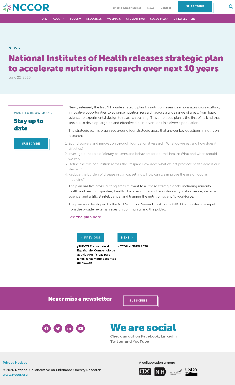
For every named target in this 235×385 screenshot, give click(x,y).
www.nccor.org (15, 375)
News (150, 7)
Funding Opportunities (126, 7)
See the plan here (84, 217)
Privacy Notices (15, 363)
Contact (166, 7)
